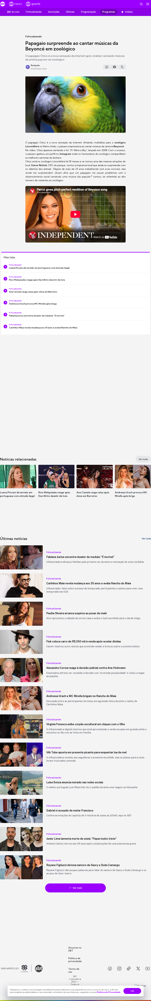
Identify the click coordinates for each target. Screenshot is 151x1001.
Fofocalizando (33, 36)
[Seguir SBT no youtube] (147, 968)
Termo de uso (73, 970)
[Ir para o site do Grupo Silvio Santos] (16, 968)
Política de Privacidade (108, 992)
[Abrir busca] (141, 4)
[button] (18, 485)
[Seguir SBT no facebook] (109, 968)
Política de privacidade (75, 960)
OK (132, 990)
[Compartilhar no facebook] (114, 67)
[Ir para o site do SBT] (38, 968)
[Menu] (148, 4)
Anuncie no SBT (74, 949)
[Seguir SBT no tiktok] (128, 968)
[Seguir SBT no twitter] (138, 968)
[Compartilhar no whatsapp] (106, 67)
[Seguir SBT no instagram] (119, 968)
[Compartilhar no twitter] (122, 67)
